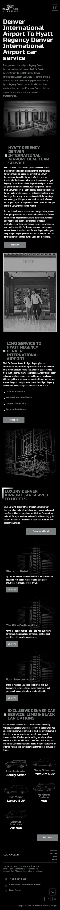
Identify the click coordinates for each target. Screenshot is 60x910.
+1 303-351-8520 (18, 879)
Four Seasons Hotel (20, 679)
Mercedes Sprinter (44, 796)
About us (53, 850)
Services (53, 853)
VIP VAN (16, 828)
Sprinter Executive (16, 823)
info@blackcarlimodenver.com (24, 884)
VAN (44, 801)
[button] (55, 7)
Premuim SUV (44, 774)
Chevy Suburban (44, 770)
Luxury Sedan (15, 775)
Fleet (55, 857)
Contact (54, 860)
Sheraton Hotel (17, 571)
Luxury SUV (16, 801)
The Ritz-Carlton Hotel (22, 625)
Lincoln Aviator (16, 771)
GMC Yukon (16, 797)
